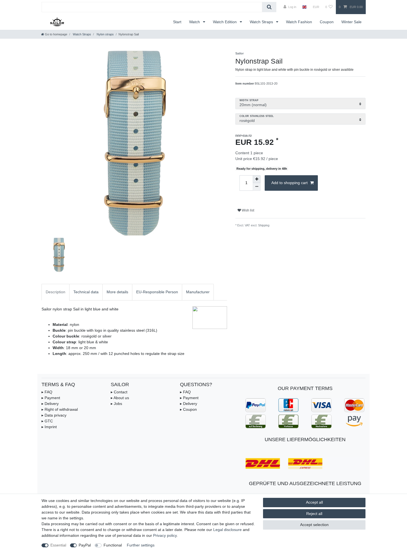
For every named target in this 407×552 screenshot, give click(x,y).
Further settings (140, 545)
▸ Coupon (188, 409)
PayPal (85, 545)
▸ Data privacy (54, 415)
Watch (195, 22)
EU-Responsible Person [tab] (157, 292)
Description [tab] (55, 292)
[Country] (304, 7)
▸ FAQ (47, 392)
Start (177, 22)
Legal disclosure (227, 529)
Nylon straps (105, 34)
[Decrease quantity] (257, 187)
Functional (113, 545)
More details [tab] (117, 292)
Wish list (247, 210)
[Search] (269, 7)
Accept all (314, 502)
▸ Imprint (49, 427)
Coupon (327, 22)
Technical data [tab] (86, 292)
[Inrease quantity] (257, 179)
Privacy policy (165, 535)
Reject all (314, 513)
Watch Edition (225, 22)
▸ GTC (47, 421)
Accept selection (314, 524)
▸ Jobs (116, 403)
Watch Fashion (299, 22)
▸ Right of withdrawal (60, 409)
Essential (58, 545)
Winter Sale (351, 22)
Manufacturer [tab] (198, 292)
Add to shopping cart (289, 182)
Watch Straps (262, 22)
